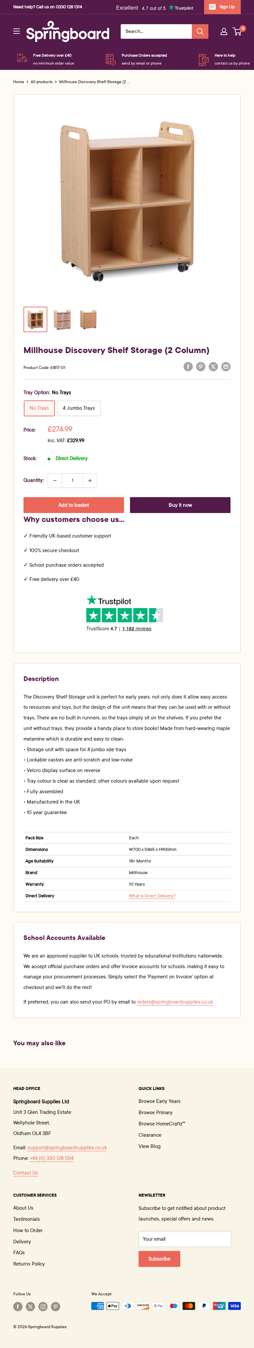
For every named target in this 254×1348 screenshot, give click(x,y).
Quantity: (33, 480)
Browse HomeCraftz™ (162, 1124)
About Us (23, 1208)
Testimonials (26, 1219)
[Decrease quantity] (55, 481)
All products (42, 81)
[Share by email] (226, 366)
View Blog (150, 1146)
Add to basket (74, 505)
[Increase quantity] (90, 481)
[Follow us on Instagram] (43, 1306)
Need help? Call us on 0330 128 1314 (47, 7)
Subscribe (159, 1259)
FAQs (19, 1253)
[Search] (200, 31)
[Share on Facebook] (188, 366)
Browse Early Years (160, 1101)
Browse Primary (156, 1112)
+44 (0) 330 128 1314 (51, 1158)
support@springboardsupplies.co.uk (67, 1148)
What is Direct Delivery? (152, 896)
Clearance (150, 1135)
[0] (237, 31)
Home (18, 81)
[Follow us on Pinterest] (55, 1306)
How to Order (28, 1230)
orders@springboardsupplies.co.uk (175, 1002)
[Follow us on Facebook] (17, 1306)
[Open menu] (16, 31)
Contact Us (25, 1173)
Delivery (22, 1242)
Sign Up (227, 7)
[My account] (224, 31)
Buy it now (180, 505)
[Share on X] (213, 366)
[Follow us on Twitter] (30, 1306)
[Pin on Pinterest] (200, 366)
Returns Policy (29, 1264)
